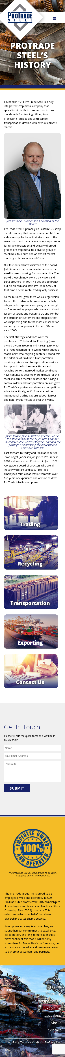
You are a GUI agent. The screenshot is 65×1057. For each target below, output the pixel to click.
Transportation (48, 1000)
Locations (53, 1015)
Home (56, 979)
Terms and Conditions (31, 1042)
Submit (17, 788)
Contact (54, 1030)
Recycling (53, 993)
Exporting (53, 1008)
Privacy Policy (12, 1042)
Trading (54, 986)
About (56, 1022)
